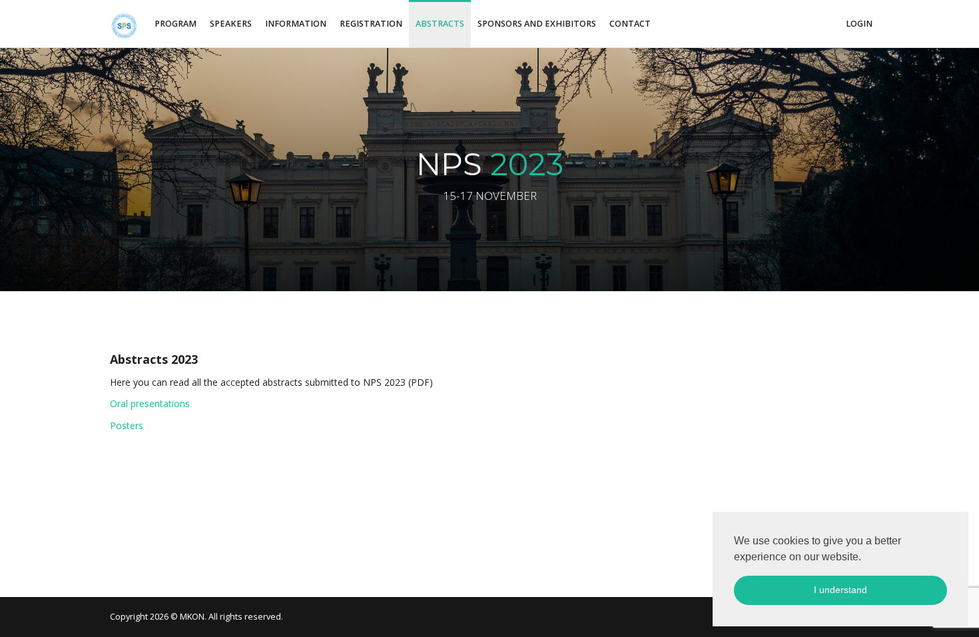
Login (859, 23)
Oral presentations (150, 403)
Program (175, 23)
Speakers (231, 23)
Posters (126, 425)
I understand (840, 589)
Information (295, 23)
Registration (371, 23)
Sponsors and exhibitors (537, 23)
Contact (630, 23)
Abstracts (440, 23)
